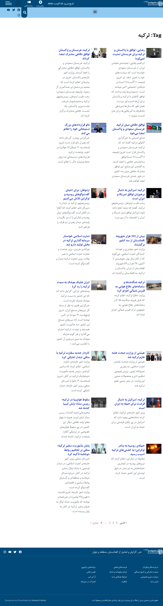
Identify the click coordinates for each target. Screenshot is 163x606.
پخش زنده (39, 5)
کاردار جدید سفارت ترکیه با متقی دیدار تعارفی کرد (73, 355)
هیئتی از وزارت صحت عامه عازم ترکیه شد (128, 355)
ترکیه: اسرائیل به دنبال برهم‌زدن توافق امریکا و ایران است (131, 194)
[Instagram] (18, 15)
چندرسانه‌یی (28, 5)
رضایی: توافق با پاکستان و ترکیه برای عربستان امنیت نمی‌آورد (129, 54)
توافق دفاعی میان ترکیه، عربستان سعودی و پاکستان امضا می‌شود (128, 129)
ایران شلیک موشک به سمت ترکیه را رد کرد (73, 284)
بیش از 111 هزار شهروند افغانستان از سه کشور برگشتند (130, 240)
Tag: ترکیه (149, 35)
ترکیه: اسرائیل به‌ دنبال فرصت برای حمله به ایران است (129, 404)
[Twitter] (13, 9)
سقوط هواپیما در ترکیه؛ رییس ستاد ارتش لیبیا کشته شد (76, 404)
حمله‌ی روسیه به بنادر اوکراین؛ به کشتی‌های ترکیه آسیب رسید (128, 450)
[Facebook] (18, 9)
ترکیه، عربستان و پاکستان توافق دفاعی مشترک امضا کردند (74, 54)
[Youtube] (8, 9)
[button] (18, 3)
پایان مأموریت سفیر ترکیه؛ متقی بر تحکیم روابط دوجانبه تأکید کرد (73, 450)
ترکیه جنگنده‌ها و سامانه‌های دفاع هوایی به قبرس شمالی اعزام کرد (130, 286)
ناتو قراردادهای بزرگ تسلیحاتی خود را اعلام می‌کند (77, 129)
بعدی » (94, 522)
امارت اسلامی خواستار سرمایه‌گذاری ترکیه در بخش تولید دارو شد (76, 240)
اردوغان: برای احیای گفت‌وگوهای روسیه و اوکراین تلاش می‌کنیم (76, 194)
